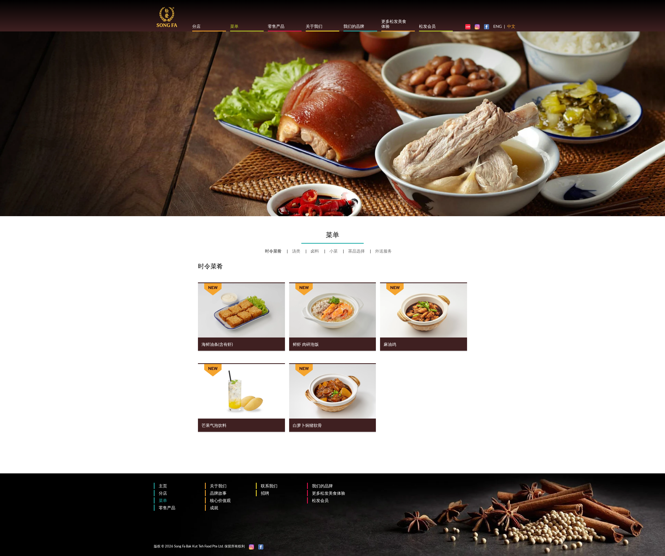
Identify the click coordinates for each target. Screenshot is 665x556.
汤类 (296, 250)
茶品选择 (357, 250)
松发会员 (427, 26)
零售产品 (276, 26)
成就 (214, 507)
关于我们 (314, 26)
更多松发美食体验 (328, 493)
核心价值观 (220, 500)
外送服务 (383, 250)
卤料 (315, 250)
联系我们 (269, 485)
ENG (497, 26)
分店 (196, 26)
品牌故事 (218, 493)
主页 (163, 485)
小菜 (334, 250)
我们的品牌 (353, 26)
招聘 (265, 493)
